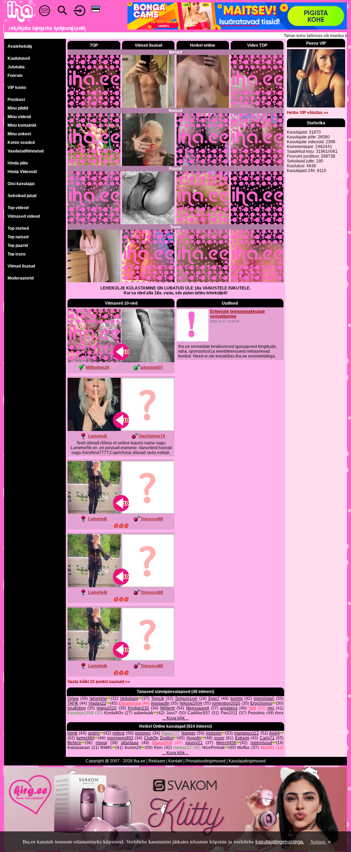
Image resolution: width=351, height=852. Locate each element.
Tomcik (157, 698)
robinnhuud (261, 742)
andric (94, 733)
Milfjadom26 (97, 367)
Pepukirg (256, 713)
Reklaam (156, 761)
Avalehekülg (20, 46)
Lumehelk (97, 436)
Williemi (167, 708)
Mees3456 (226, 742)
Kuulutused (19, 58)
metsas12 (182, 747)
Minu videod (19, 116)
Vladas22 (97, 703)
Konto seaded (21, 142)
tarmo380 (85, 738)
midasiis (213, 733)
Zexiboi (166, 738)
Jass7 (171, 713)
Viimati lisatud (21, 266)
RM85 (106, 747)
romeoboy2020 (226, 703)
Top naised (18, 237)
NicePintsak (213, 747)
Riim (158, 747)
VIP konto (17, 87)
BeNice (74, 742)
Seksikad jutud (22, 195)
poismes (143, 733)
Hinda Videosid (22, 171)
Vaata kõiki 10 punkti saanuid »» (99, 681)
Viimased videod (24, 216)
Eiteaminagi (130, 703)
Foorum (15, 75)
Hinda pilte (18, 163)
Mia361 (268, 747)
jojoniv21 (194, 742)
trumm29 (133, 747)
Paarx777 (170, 733)
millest (118, 733)
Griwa (73, 698)
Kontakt (175, 761)
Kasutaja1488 (81, 713)
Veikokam (129, 698)
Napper (188, 733)
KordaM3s (113, 713)
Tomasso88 (152, 518)
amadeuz (229, 708)
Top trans (17, 254)
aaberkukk (143, 713)
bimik (72, 733)
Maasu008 (162, 742)
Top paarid (18, 245)
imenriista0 (264, 698)
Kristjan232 (138, 708)
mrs (270, 708)
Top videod (18, 207)
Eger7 (214, 698)
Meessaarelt (197, 708)
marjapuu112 (246, 733)
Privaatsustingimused (205, 761)
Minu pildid (18, 108)
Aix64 (274, 733)
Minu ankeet (19, 134)
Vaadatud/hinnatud (26, 151)
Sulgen (318, 841)
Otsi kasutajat (21, 183)
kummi (236, 698)
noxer (219, 738)
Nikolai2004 (191, 703)
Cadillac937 (198, 713)
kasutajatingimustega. (279, 841)
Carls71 (267, 738)
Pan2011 (229, 713)
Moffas (243, 747)
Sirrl (252, 708)
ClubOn (151, 738)
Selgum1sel (186, 698)
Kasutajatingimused (247, 761)
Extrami (242, 738)
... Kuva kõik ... (175, 718)
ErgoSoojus (261, 703)
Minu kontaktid (22, 125)
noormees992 (120, 738)
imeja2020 (107, 708)
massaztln (160, 703)
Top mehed (18, 228)
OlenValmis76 (151, 436)
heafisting (77, 708)
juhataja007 (152, 367)
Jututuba (16, 67)
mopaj (101, 742)
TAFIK (73, 703)
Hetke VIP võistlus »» (307, 112)
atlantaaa (129, 742)
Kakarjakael (79, 747)
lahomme (98, 698)
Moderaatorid (21, 278)
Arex (279, 713)
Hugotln (193, 738)
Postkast (16, 99)
